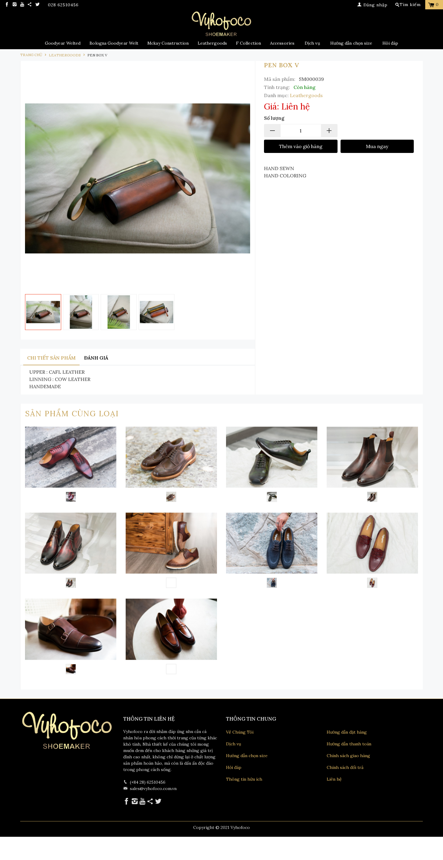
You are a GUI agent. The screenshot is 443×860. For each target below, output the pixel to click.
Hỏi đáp (390, 43)
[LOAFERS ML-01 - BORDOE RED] (372, 583)
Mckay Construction (168, 43)
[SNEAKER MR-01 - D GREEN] (272, 497)
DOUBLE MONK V (71, 637)
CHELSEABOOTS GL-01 (372, 465)
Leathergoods (212, 43)
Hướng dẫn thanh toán (349, 744)
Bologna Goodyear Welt (114, 43)
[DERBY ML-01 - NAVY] (272, 583)
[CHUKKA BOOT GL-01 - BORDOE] (71, 583)
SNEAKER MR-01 (272, 465)
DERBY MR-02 (171, 551)
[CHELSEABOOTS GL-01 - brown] (372, 497)
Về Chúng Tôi (239, 732)
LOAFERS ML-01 (372, 551)
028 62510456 (63, 5)
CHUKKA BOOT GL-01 (71, 551)
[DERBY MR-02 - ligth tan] (171, 583)
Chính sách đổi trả (345, 767)
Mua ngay (377, 146)
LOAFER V (171, 637)
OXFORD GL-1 (71, 465)
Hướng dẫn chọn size (351, 43)
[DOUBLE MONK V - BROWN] (71, 669)
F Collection (248, 43)
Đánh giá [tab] (96, 358)
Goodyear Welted (62, 43)
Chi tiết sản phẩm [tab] (51, 358)
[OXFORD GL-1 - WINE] (71, 497)
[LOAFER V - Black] (171, 669)
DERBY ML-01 (272, 551)
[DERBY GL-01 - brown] (171, 497)
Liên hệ (334, 779)
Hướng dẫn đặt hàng (347, 732)
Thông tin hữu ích (244, 779)
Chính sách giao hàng (348, 755)
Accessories (282, 43)
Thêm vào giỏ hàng (300, 146)
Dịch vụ (312, 43)
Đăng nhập (375, 5)
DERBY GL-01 (171, 465)
